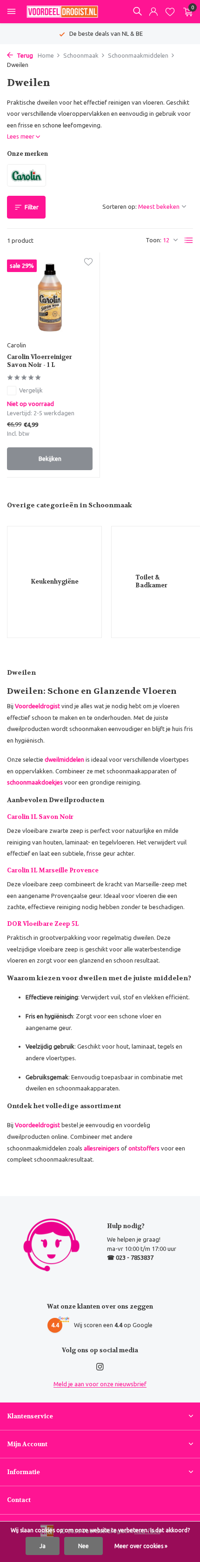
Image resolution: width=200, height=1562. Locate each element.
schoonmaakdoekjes (35, 782)
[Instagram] (100, 1367)
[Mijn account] (153, 12)
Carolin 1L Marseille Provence (53, 870)
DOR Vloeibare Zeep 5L (43, 924)
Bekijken (50, 458)
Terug (24, 55)
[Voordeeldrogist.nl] (62, 12)
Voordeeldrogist (37, 706)
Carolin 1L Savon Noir (40, 817)
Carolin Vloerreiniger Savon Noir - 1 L (39, 361)
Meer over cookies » (140, 1546)
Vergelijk (31, 390)
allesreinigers (102, 1148)
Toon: (153, 240)
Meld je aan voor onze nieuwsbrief (100, 1384)
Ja (43, 1546)
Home (46, 55)
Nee (83, 1546)
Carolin (16, 345)
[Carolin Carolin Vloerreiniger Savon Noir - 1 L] (50, 297)
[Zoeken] (137, 11)
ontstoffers (144, 1148)
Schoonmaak (81, 55)
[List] (189, 240)
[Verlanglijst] (170, 12)
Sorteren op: (119, 206)
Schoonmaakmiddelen (138, 55)
